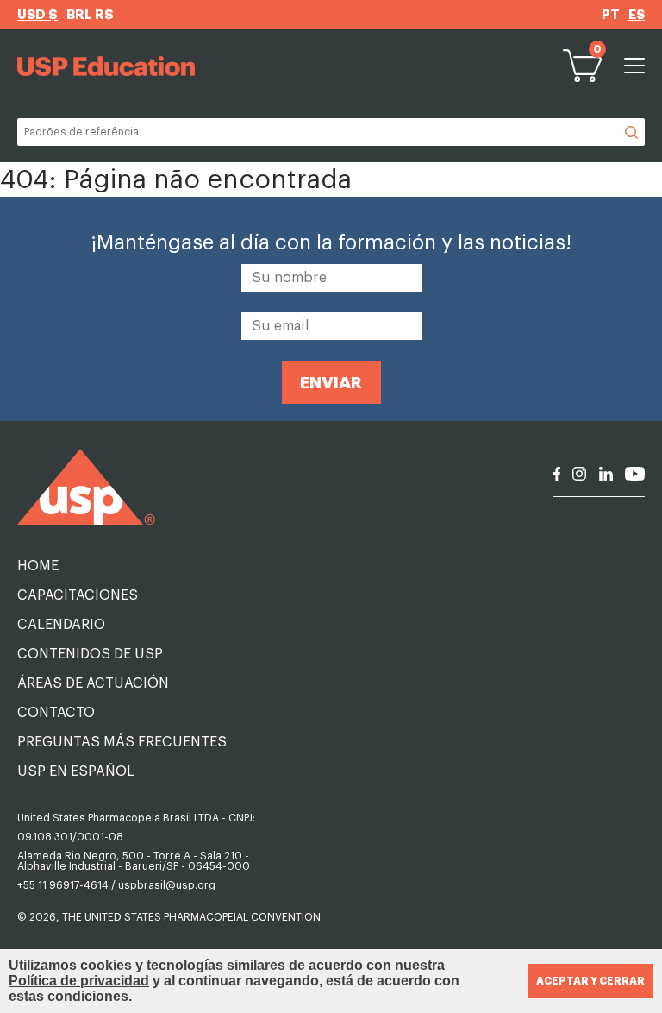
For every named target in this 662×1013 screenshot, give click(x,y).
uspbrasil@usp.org (166, 885)
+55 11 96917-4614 (63, 885)
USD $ (37, 15)
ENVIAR (331, 382)
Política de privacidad (79, 980)
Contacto (56, 713)
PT (611, 15)
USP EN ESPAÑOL (75, 771)
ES (636, 15)
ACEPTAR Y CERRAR (590, 981)
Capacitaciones (77, 595)
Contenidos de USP (90, 654)
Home (38, 566)
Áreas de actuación (93, 683)
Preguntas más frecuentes (122, 742)
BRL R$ (90, 15)
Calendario (61, 625)
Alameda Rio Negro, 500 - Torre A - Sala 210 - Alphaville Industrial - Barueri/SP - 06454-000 (133, 861)
